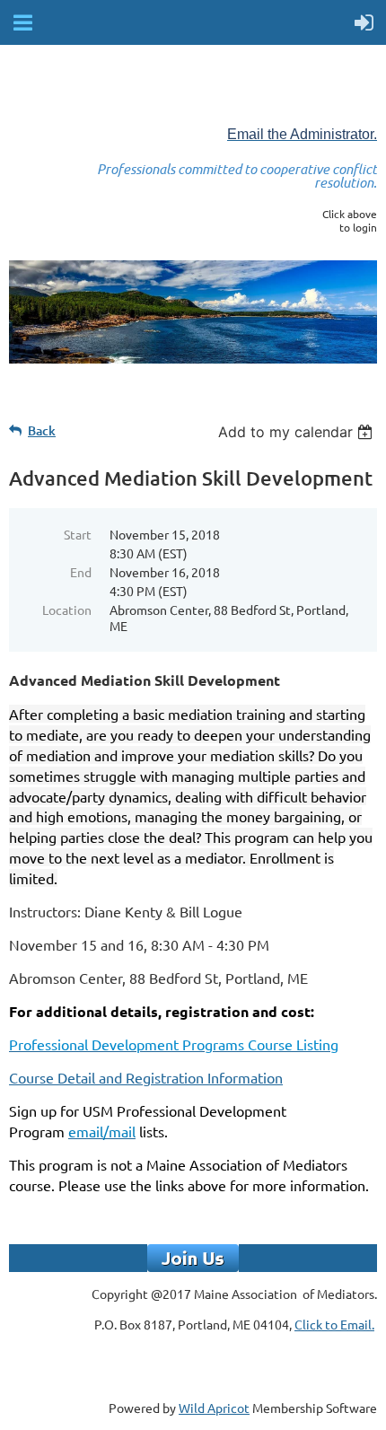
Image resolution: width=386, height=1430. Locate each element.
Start (78, 534)
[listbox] (297, 432)
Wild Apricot (214, 1407)
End (81, 572)
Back (42, 430)
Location (67, 609)
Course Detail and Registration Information (146, 1077)
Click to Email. (334, 1324)
